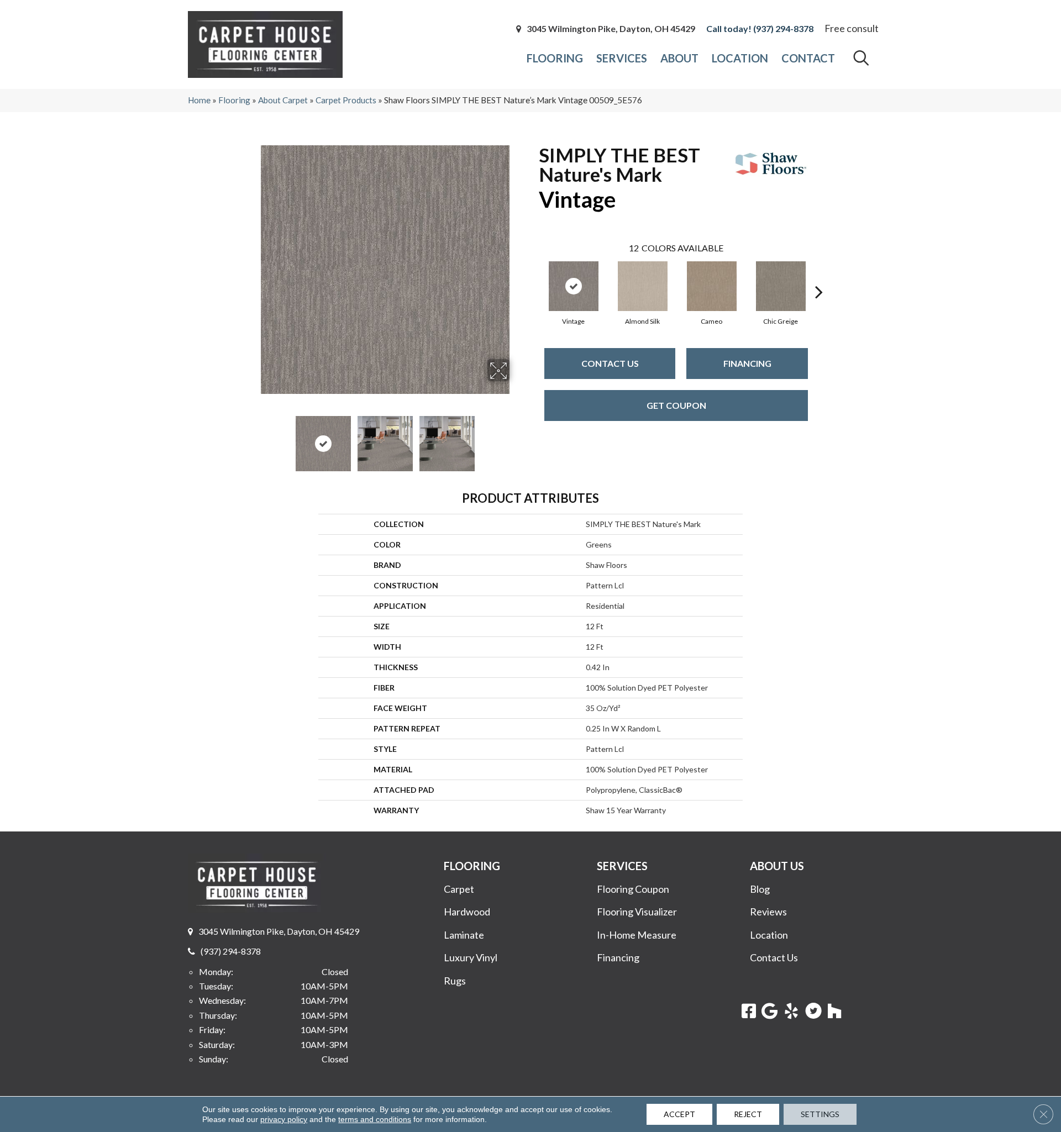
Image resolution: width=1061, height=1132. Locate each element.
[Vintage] (573, 286)
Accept (679, 1114)
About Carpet (283, 100)
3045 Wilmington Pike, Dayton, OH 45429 (611, 28)
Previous (253, 438)
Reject (748, 1114)
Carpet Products (346, 100)
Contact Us (610, 363)
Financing (747, 363)
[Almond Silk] (642, 286)
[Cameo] (711, 286)
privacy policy (283, 1119)
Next (516, 438)
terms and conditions (374, 1119)
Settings (820, 1114)
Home (199, 100)
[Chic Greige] (780, 286)
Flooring (234, 100)
